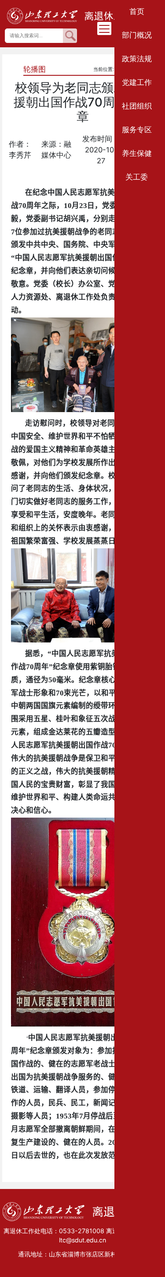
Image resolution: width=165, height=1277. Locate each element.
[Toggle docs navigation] (104, 28)
